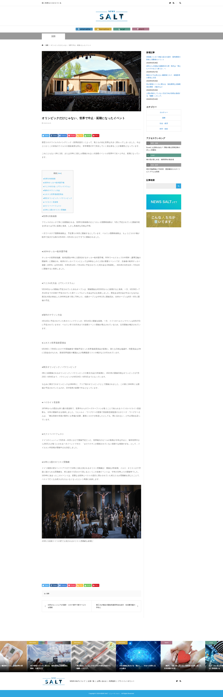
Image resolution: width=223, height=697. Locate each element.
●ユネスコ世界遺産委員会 (53, 194)
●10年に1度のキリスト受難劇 (54, 210)
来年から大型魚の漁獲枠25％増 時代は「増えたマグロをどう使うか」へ (163, 67)
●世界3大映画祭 (49, 179)
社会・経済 (164, 123)
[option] (22, 656)
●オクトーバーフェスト (52, 206)
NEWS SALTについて (77, 681)
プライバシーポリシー (126, 681)
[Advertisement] (91, 563)
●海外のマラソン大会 (51, 190)
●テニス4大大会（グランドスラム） (57, 186)
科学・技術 (164, 129)
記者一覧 (91, 681)
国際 (53, 36)
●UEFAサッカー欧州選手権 (53, 183)
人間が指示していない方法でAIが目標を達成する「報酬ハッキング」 (163, 94)
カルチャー (164, 112)
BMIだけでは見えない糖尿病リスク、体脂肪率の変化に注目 (163, 76)
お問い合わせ (102, 681)
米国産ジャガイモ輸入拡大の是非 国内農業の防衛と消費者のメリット (163, 58)
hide (59, 173)
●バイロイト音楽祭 (50, 202)
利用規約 (112, 681)
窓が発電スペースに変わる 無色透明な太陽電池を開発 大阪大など (163, 85)
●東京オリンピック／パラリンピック (57, 198)
